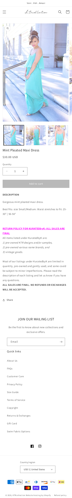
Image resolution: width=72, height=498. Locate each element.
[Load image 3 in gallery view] (58, 135)
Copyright (12, 407)
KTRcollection (19, 495)
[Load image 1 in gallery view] (13, 135)
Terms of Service (16, 400)
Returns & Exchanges (18, 415)
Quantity (7, 164)
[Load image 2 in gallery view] (36, 135)
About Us (12, 360)
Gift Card (12, 423)
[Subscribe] (61, 342)
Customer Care (15, 376)
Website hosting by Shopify (38, 495)
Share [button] (10, 299)
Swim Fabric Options (18, 431)
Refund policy (60, 495)
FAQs (9, 368)
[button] (4, 12)
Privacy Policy (14, 384)
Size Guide (13, 392)
